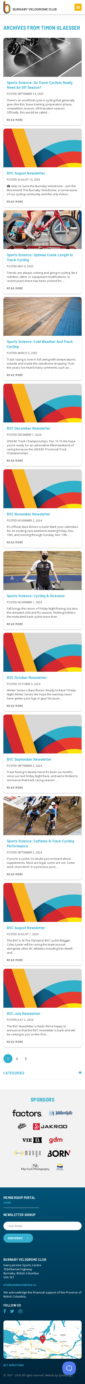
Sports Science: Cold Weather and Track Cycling (40, 344)
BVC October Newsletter (27, 677)
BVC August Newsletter (26, 172)
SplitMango (65, 1375)
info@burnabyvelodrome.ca (19, 1284)
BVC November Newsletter (28, 513)
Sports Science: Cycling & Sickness (36, 595)
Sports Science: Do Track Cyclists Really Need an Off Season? (40, 85)
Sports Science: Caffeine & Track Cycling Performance (40, 843)
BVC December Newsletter (28, 428)
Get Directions (13, 1365)
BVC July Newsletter (23, 1013)
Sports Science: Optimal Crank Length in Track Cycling (40, 257)
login (7, 1202)
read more (15, 120)
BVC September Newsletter (29, 759)
